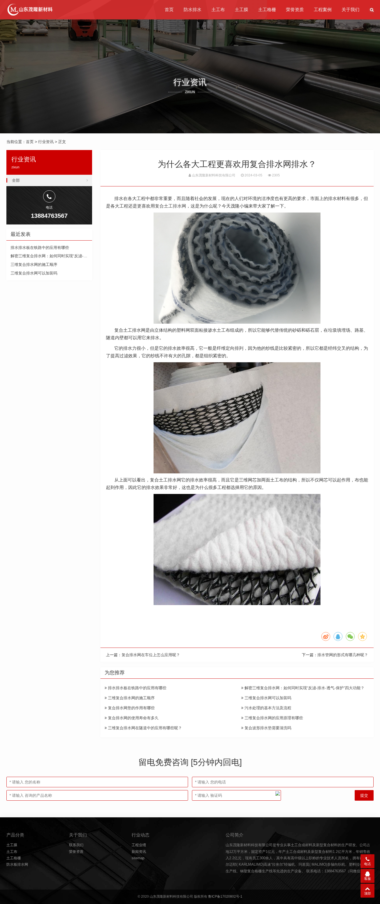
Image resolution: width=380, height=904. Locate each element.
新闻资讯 (139, 852)
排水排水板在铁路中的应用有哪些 (136, 688)
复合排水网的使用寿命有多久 (133, 718)
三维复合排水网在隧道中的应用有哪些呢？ (144, 728)
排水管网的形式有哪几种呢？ (342, 655)
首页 (169, 9)
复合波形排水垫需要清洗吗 (267, 728)
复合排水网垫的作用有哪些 (131, 708)
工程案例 (323, 9)
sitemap (138, 858)
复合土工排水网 (170, 206)
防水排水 (192, 9)
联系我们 (76, 845)
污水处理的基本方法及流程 (267, 708)
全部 (16, 180)
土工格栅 (267, 9)
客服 (367, 879)
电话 (367, 864)
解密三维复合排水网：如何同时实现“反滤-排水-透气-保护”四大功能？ (303, 688)
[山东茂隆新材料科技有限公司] (29, 10)
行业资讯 (46, 141)
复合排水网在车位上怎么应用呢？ (151, 655)
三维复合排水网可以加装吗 (267, 698)
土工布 (218, 9)
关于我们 (350, 9)
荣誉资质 (295, 9)
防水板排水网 (17, 864)
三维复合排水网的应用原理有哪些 (273, 718)
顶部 (367, 893)
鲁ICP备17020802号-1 (225, 896)
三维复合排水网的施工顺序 (131, 698)
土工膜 (241, 9)
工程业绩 (139, 845)
